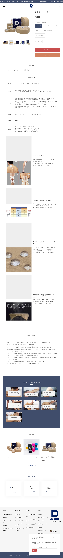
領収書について (42, 527)
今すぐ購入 (47, 55)
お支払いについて (42, 524)
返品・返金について (43, 517)
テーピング (17, 514)
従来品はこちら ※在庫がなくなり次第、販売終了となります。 (34, 99)
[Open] (5, 6)
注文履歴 (40, 514)
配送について (41, 521)
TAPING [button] (28, 510)
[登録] (55, 547)
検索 (24, 555)
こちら (32, 70)
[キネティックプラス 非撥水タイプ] (49, 447)
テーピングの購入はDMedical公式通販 (12, 555)
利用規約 (5, 525)
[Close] (57, 536)
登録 (34, 550)
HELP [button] (39, 510)
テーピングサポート (19, 517)
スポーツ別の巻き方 (31, 524)
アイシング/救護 (19, 521)
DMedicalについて (7, 514)
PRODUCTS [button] (17, 510)
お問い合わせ (41, 533)
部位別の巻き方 (30, 527)
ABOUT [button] (4, 510)
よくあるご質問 (42, 530)
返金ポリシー (34, 555)
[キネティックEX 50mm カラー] (31, 447)
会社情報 (5, 517)
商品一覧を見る (31, 465)
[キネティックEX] (14, 447)
